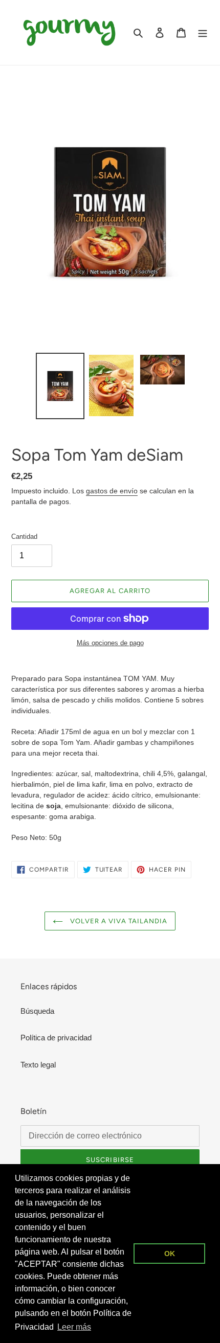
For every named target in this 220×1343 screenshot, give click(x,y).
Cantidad (24, 536)
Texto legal (38, 1064)
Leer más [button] (74, 1327)
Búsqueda (37, 1011)
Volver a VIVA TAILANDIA (117, 921)
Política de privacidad (56, 1037)
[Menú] (202, 32)
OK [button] (169, 1253)
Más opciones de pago (110, 643)
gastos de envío (112, 491)
